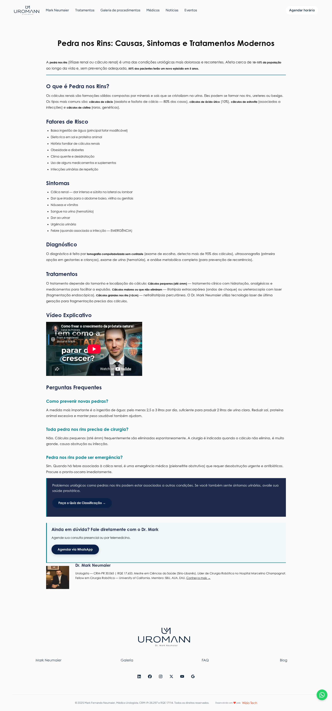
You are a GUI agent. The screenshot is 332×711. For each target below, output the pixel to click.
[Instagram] (160, 677)
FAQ (205, 660)
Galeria (127, 660)
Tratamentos (84, 10)
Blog (283, 660)
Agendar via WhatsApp (75, 549)
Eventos (190, 10)
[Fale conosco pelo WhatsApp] (322, 694)
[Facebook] (150, 677)
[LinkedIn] (139, 677)
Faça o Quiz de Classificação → (82, 503)
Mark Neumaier (57, 10)
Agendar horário (302, 10)
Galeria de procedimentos (120, 10)
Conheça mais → (198, 578)
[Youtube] (182, 677)
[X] (171, 677)
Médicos (152, 10)
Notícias (172, 10)
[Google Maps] (193, 677)
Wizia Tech (249, 702)
